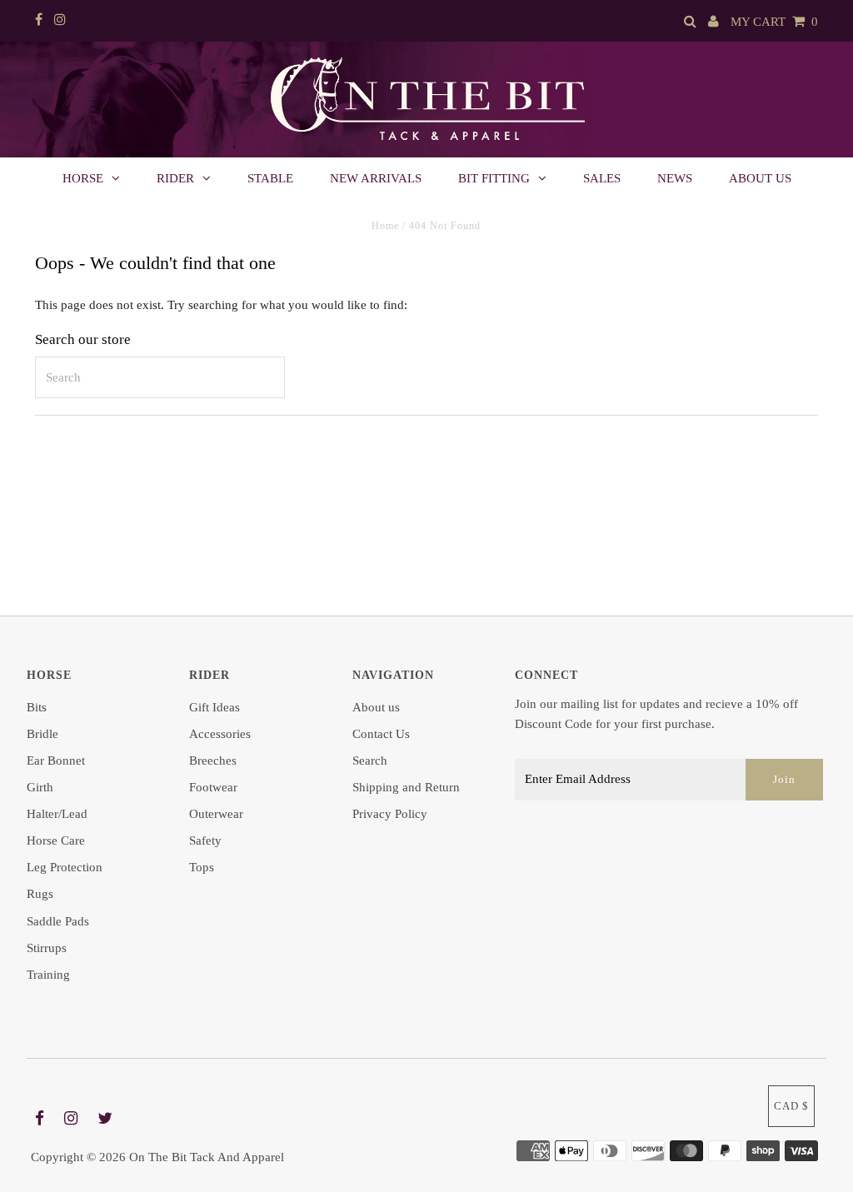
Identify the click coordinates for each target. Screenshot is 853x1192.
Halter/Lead (57, 813)
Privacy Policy (389, 813)
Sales (602, 178)
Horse (82, 178)
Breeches (213, 760)
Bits (37, 707)
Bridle (42, 734)
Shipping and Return (406, 787)
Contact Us (381, 734)
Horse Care (56, 840)
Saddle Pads (58, 921)
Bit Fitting (494, 178)
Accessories (220, 734)
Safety (205, 840)
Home (385, 226)
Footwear (213, 787)
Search (369, 760)
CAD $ (791, 1106)
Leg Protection (64, 867)
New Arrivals (376, 178)
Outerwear (216, 813)
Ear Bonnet (56, 760)
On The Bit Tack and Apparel (206, 1157)
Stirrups (47, 948)
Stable (270, 178)
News (674, 178)
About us (760, 178)
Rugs (40, 893)
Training (48, 974)
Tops (201, 867)
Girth (40, 787)
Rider (175, 178)
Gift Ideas (214, 707)
